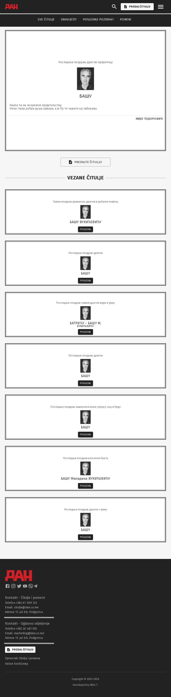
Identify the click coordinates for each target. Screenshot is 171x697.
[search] (114, 6)
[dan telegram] (36, 587)
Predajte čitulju (88, 162)
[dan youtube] (25, 587)
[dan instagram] (14, 587)
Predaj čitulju (22, 649)
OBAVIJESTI (69, 19)
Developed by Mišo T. (85, 684)
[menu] (160, 6)
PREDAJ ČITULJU (139, 6)
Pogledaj (85, 229)
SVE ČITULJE (46, 19)
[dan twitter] (20, 587)
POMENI (125, 19)
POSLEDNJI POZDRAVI (98, 19)
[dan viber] (30, 587)
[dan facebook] (8, 587)
